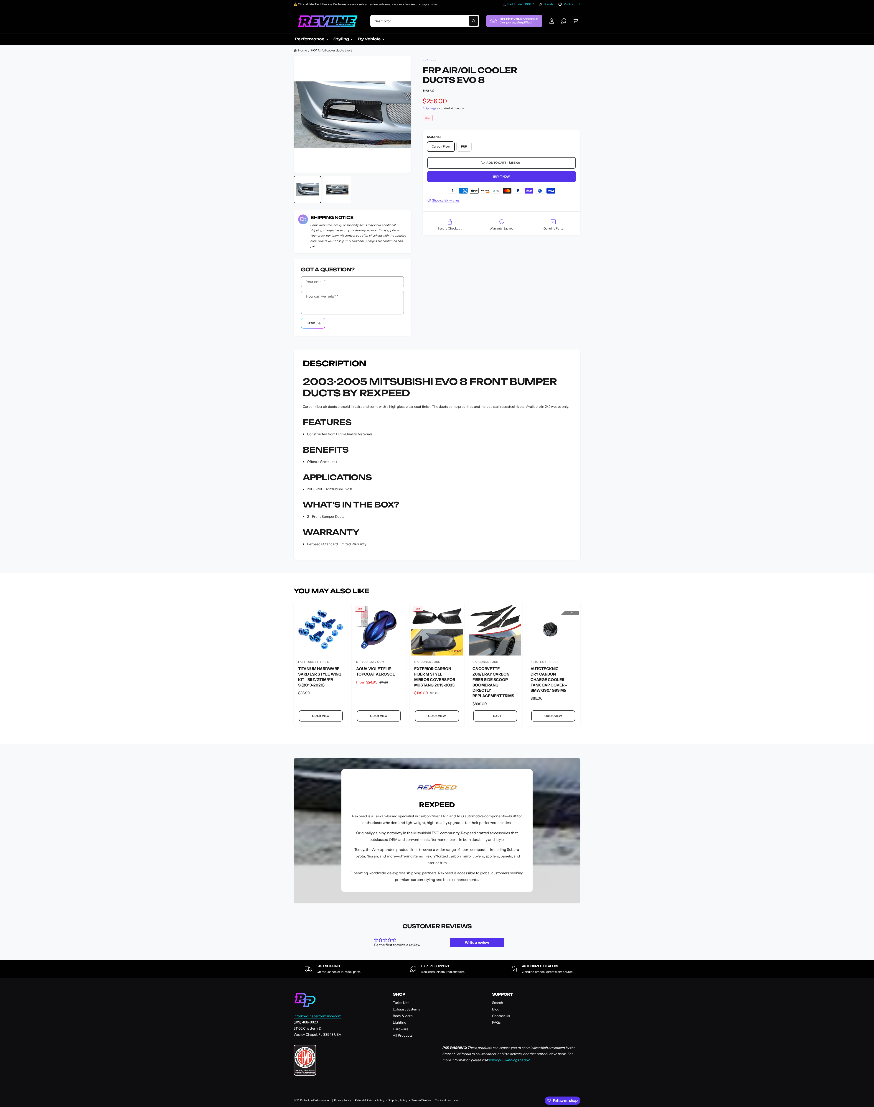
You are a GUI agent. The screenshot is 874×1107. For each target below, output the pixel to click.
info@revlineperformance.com (317, 1016)
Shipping (429, 108)
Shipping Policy (397, 1100)
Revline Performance (316, 1100)
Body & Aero (403, 1016)
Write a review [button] (477, 942)
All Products (402, 1035)
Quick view (321, 716)
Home (302, 50)
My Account (572, 4)
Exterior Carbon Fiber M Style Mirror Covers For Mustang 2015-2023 (434, 676)
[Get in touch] (563, 21)
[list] (437, 969)
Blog (495, 1009)
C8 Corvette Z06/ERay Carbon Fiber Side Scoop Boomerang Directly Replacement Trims (493, 682)
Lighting (399, 1022)
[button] (575, 21)
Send (311, 323)
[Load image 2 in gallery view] (337, 189)
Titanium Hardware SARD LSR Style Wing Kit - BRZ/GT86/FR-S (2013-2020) (319, 676)
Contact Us (501, 1016)
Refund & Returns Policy (369, 1100)
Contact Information (447, 1100)
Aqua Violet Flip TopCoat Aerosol (375, 671)
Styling (341, 39)
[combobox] (424, 21)
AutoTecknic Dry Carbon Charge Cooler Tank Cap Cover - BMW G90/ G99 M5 (549, 679)
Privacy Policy (342, 1100)
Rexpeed (430, 59)
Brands (548, 4)
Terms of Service (421, 1100)
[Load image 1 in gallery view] (307, 189)
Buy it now (501, 176)
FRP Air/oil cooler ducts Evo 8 (331, 50)
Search (497, 1002)
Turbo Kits (401, 1002)
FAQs (496, 1022)
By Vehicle (369, 39)
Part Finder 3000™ (520, 4)
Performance (310, 39)
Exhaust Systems (406, 1009)
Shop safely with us (446, 200)
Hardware (400, 1029)
